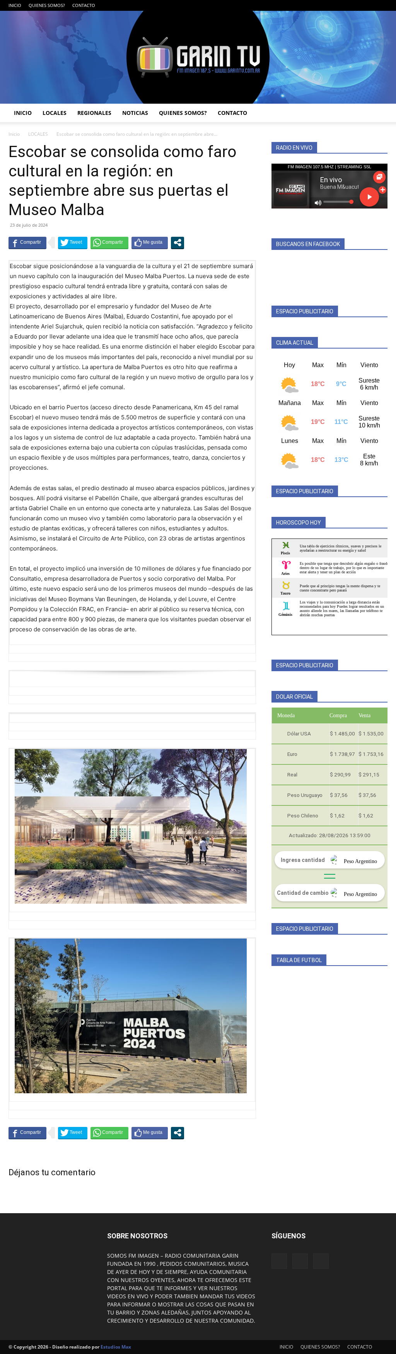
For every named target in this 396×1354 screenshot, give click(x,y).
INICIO (15, 5)
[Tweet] (72, 242)
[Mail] (369, 5)
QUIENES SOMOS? (47, 5)
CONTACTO (83, 5)
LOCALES (55, 112)
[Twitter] (381, 5)
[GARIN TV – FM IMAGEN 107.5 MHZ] (198, 57)
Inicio (14, 134)
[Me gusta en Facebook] (149, 242)
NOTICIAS (135, 112)
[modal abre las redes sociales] (177, 242)
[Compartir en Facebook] (27, 242)
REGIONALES (94, 112)
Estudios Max (116, 1347)
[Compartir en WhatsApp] (109, 242)
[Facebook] (356, 5)
